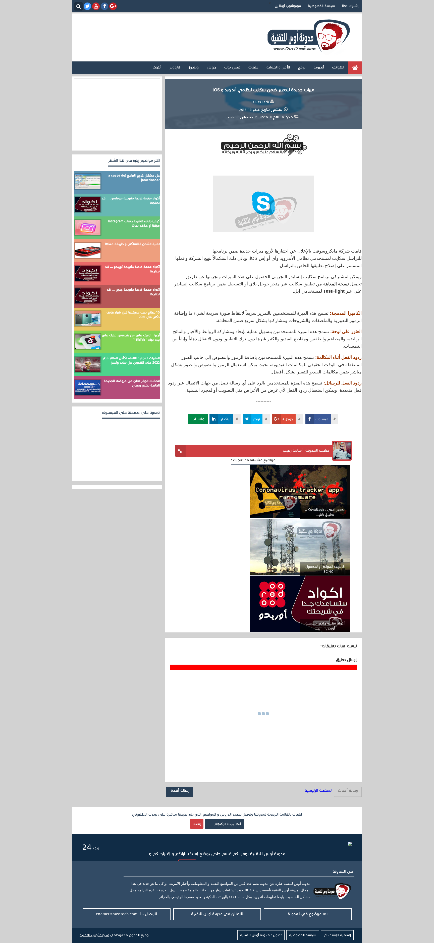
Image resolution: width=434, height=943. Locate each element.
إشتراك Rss (350, 6)
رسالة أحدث (348, 790)
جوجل (211, 67)
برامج (301, 67)
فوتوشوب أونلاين (288, 6)
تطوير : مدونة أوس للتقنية (261, 935)
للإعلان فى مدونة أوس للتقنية (217, 913)
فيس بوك (232, 67)
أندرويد (318, 67)
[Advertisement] (173, 32)
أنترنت (157, 67)
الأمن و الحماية (278, 67)
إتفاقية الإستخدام (337, 935)
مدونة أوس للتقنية (94, 935)
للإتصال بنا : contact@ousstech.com (126, 913)
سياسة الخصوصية (321, 6)
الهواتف (338, 67)
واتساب (197, 418)
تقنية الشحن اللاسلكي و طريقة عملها (132, 244)
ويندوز (194, 67)
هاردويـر (175, 67)
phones (247, 117)
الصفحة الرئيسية (319, 790)
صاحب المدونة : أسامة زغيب (306, 450)
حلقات (253, 67)
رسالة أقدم (179, 790)
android (234, 117)
